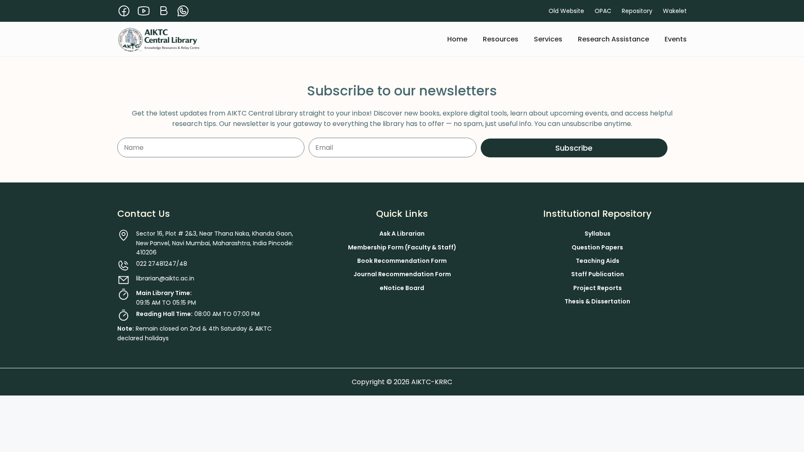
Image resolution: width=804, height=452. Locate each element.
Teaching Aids (597, 261)
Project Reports (597, 288)
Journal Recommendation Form (402, 274)
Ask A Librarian (402, 233)
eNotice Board (402, 288)
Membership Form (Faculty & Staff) (402, 247)
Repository (637, 11)
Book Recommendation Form (402, 261)
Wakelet (675, 11)
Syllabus (598, 233)
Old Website (566, 11)
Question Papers (597, 247)
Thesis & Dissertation (597, 301)
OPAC (603, 11)
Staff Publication (597, 274)
